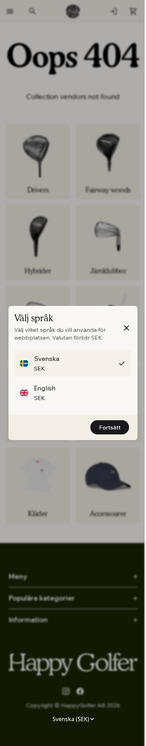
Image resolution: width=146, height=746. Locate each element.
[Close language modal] (126, 327)
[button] (73, 363)
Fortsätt (109, 427)
